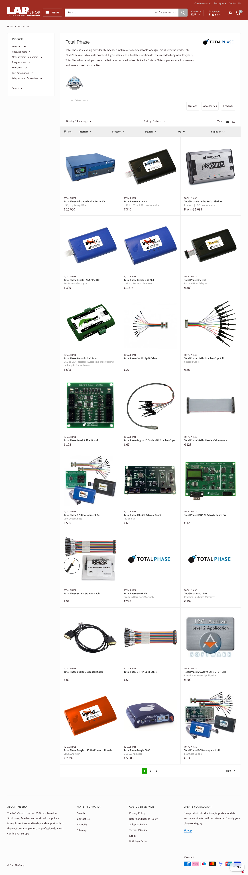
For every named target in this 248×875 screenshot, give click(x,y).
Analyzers (17, 46)
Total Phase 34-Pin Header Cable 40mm (205, 440)
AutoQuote (220, 3)
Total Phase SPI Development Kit (82, 517)
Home (10, 26)
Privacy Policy (137, 813)
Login (132, 836)
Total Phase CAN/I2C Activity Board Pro (205, 515)
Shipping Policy (138, 824)
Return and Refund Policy (143, 819)
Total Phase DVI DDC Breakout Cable (83, 672)
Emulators (17, 67)
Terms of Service (138, 830)
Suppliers (17, 88)
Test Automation (20, 73)
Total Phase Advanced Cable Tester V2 (84, 203)
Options (192, 106)
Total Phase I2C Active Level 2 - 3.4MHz (205, 673)
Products (228, 106)
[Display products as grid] (227, 121)
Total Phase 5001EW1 (199, 595)
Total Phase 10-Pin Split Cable (140, 358)
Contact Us (235, 3)
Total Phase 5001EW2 (139, 595)
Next (228, 771)
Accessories (210, 106)
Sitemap (81, 830)
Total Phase (70, 198)
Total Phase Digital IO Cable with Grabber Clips (149, 440)
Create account (202, 3)
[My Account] (230, 13)
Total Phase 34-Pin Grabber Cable (82, 593)
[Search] (183, 13)
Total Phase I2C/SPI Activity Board (142, 517)
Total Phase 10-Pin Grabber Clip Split (204, 360)
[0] (237, 13)
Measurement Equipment (25, 57)
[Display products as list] (233, 121)
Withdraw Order (138, 841)
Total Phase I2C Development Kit (202, 752)
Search (81, 813)
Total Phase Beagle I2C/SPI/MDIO (81, 282)
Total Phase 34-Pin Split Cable (140, 672)
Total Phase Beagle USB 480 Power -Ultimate (88, 752)
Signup (188, 830)
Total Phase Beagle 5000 (137, 752)
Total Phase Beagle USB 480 (139, 282)
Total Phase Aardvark (141, 203)
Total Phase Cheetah (196, 282)
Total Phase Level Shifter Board (81, 440)
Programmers (19, 62)
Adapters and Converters (25, 78)
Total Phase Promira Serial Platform (203, 203)
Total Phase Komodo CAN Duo (89, 362)
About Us (82, 824)
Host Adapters (19, 51)
